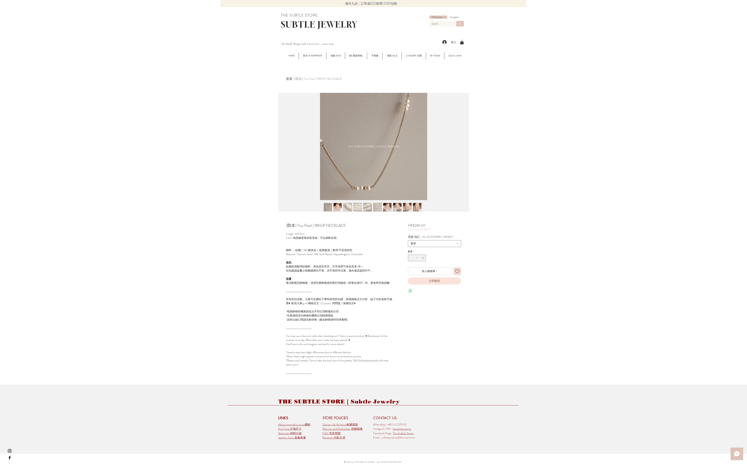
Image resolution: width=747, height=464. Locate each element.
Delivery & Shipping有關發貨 (340, 424)
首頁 (289, 78)
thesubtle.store (402, 429)
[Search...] (460, 23)
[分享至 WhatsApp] (410, 290)
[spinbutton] (417, 258)
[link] (462, 42)
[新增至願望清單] (457, 271)
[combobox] (434, 243)
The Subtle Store (403, 433)
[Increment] (423, 258)
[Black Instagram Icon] (9, 450)
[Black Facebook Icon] (9, 457)
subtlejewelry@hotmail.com (398, 437)
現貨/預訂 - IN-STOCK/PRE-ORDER (431, 237)
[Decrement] (411, 258)
